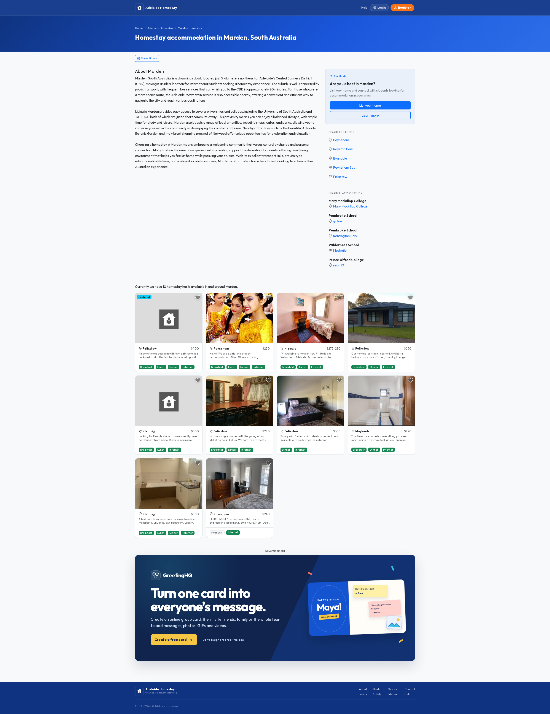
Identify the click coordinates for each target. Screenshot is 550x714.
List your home (370, 105)
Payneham (341, 140)
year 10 (338, 265)
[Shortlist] (197, 297)
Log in (382, 7)
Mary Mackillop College (348, 201)
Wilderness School (344, 245)
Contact (410, 689)
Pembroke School (343, 215)
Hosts (376, 689)
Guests (392, 689)
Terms (363, 694)
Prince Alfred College (346, 260)
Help (408, 694)
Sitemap (393, 694)
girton (337, 221)
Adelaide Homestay (160, 28)
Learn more (370, 115)
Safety (377, 694)
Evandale (340, 158)
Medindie (340, 250)
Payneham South (345, 167)
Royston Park (343, 149)
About (363, 689)
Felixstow (340, 176)
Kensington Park (345, 236)
